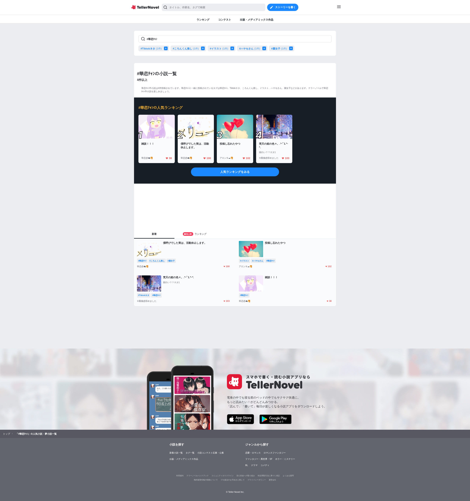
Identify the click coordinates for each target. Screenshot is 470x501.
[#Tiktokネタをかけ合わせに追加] (166, 48)
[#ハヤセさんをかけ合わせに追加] (264, 48)
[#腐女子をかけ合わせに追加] (291, 48)
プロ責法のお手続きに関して (233, 480)
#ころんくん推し (186, 48)
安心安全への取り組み (245, 476)
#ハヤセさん (249, 48)
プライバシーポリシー (256, 480)
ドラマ (254, 465)
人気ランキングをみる (235, 171)
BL (246, 465)
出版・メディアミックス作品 (183, 459)
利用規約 (180, 476)
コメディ (265, 465)
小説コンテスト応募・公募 (210, 453)
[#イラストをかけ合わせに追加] (233, 48)
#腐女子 (279, 48)
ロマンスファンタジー (275, 453)
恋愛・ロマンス (253, 453)
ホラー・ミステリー (285, 459)
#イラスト (219, 48)
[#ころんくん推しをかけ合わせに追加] (203, 48)
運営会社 (272, 480)
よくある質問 (288, 476)
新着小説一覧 (176, 453)
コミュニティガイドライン (223, 476)
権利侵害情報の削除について (206, 480)
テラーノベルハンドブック (198, 476)
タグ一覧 (190, 453)
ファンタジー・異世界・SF (258, 459)
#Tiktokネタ (151, 48)
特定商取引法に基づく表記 (269, 476)
